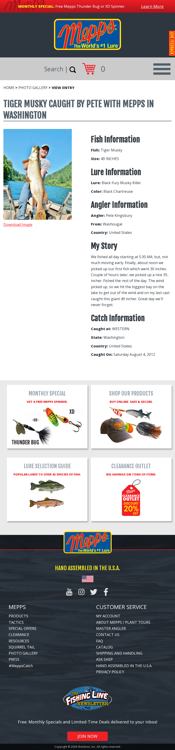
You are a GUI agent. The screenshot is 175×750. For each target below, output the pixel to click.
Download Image (17, 224)
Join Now (87, 736)
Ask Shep (104, 659)
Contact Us (107, 634)
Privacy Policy (110, 671)
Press (14, 659)
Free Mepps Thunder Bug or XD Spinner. (90, 6)
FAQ (99, 641)
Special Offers (22, 628)
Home (8, 87)
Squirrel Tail (22, 647)
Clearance (19, 634)
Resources (19, 641)
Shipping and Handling (119, 653)
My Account (108, 616)
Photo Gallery (33, 87)
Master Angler (111, 628)
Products (18, 616)
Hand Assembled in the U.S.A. (124, 665)
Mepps (17, 607)
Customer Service (121, 607)
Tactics (16, 622)
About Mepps (109, 622)
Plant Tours (137, 622)
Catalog (104, 647)
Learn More (152, 6)
